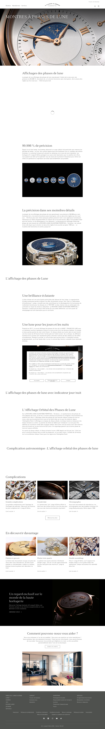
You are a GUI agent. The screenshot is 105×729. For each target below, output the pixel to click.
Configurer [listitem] (68, 380)
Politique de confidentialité (54, 365)
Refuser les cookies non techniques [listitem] (52, 380)
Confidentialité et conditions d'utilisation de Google (62, 357)
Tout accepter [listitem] (37, 380)
